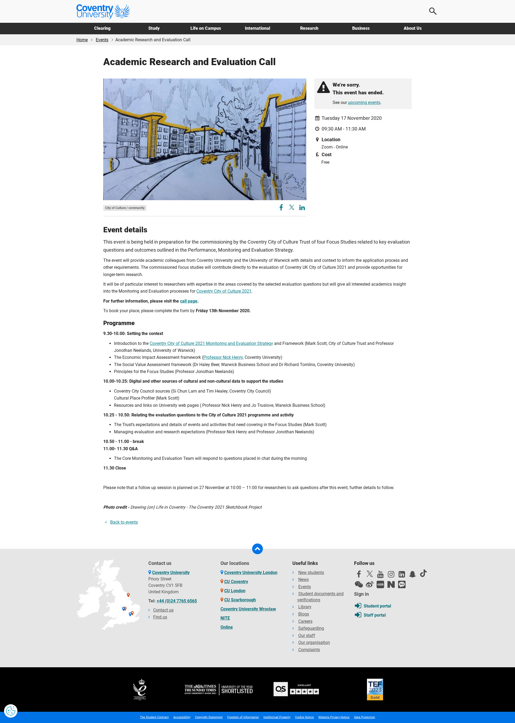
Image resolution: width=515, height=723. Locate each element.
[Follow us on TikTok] (423, 573)
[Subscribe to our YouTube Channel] (380, 576)
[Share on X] (291, 207)
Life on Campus (205, 28)
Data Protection (364, 717)
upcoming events (364, 102)
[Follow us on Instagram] (391, 576)
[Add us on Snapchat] (412, 576)
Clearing (102, 28)
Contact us (163, 610)
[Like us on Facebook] (359, 576)
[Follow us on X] (369, 574)
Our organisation (314, 642)
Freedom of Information (243, 717)
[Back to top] (257, 548)
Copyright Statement (209, 717)
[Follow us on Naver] (391, 584)
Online (226, 627)
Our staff (306, 635)
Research (309, 28)
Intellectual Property (276, 717)
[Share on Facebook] (281, 208)
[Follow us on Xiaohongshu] (380, 584)
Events (102, 39)
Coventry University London (250, 572)
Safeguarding (311, 628)
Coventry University (171, 572)
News (303, 579)
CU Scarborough (240, 599)
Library (304, 606)
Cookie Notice (304, 717)
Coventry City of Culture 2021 (224, 291)
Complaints (309, 649)
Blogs (303, 614)
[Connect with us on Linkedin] (402, 576)
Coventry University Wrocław (248, 609)
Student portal (377, 606)
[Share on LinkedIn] (302, 208)
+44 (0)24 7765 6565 (177, 600)
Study (154, 28)
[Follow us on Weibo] (369, 584)
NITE (225, 618)
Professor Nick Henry (223, 357)
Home (82, 39)
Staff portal (375, 615)
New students (311, 572)
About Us (413, 28)
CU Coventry (236, 581)
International (257, 28)
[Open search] (433, 11)
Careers (305, 621)
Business (361, 28)
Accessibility (181, 717)
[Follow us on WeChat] (359, 584)
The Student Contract (154, 717)
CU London (234, 590)
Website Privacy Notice (334, 717)
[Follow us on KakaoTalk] (402, 584)
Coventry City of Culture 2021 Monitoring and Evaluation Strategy (211, 343)
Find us (160, 617)
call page (188, 301)
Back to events (124, 522)
